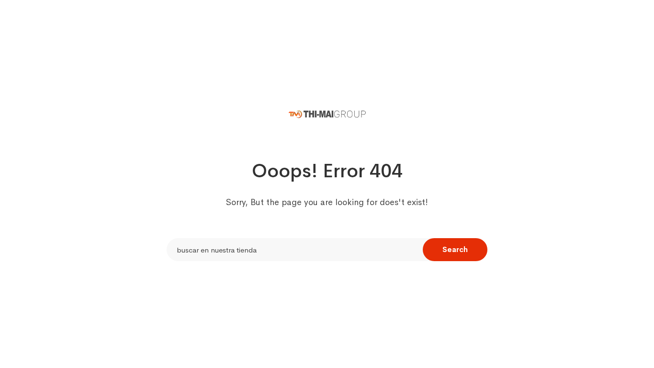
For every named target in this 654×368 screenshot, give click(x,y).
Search (455, 249)
